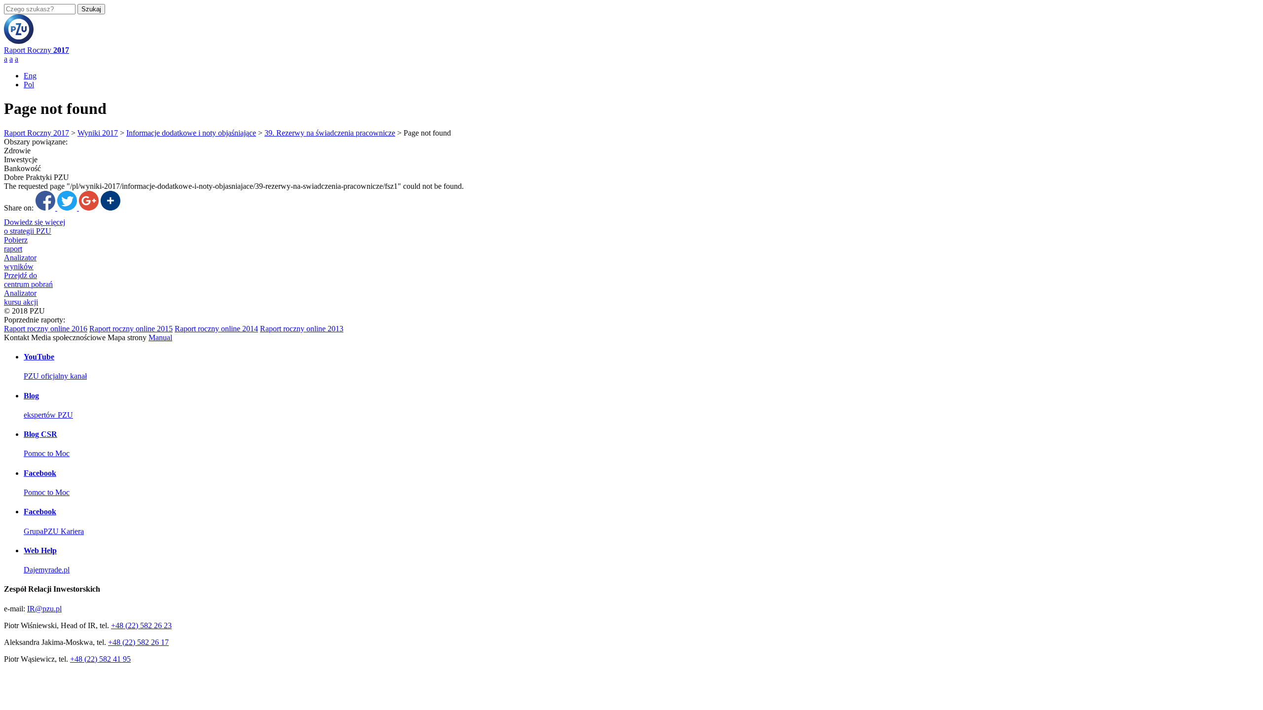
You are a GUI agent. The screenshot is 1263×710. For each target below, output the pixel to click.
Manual (160, 337)
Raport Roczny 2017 (36, 133)
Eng (30, 75)
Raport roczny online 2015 (131, 328)
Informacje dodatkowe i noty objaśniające (191, 133)
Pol (29, 84)
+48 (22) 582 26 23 (141, 625)
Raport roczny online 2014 (216, 328)
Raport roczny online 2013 (301, 328)
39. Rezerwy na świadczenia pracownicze (329, 133)
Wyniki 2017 (97, 133)
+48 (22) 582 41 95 (100, 659)
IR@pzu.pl (44, 608)
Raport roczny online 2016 (45, 328)
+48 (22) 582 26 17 (138, 642)
